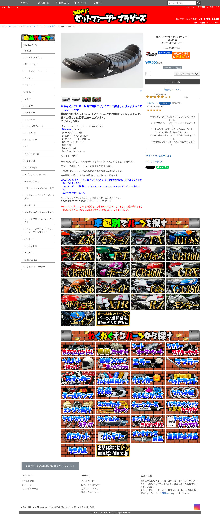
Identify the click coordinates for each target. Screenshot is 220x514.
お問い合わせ (41, 507)
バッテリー (29, 239)
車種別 (27, 50)
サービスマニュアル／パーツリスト (39, 220)
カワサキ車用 (49, 26)
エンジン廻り (30, 167)
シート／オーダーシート (32, 26)
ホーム (26, 2)
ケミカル (28, 253)
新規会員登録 (27, 481)
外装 (26, 147)
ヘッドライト (30, 133)
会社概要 (27, 507)
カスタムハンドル (32, 57)
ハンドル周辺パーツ (33, 126)
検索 (198, 3)
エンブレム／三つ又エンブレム (39, 212)
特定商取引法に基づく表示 (63, 507)
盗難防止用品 (30, 259)
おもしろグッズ (31, 154)
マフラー (28, 105)
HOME (3, 26)
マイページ (82, 2)
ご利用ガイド (213, 7)
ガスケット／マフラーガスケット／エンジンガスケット (39, 230)
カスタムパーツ (14, 26)
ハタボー (28, 92)
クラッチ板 (29, 161)
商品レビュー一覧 (29, 488)
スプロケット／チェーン (35, 174)
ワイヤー (28, 78)
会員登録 (201, 7)
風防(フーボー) (31, 64)
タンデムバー (30, 205)
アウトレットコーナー (34, 266)
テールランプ (30, 140)
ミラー (27, 99)
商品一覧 (45, 2)
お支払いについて (89, 488)
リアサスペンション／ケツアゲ (39, 188)
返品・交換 (146, 475)
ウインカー (29, 119)
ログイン (191, 7)
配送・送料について (90, 485)
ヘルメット (29, 85)
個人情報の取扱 (86, 507)
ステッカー (29, 112)
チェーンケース (31, 181)
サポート (86, 475)
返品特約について (172, 89)
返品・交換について (90, 492)
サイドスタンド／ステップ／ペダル (39, 196)
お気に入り (64, 2)
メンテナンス (30, 246)
